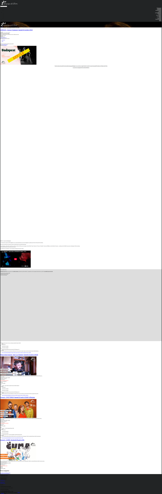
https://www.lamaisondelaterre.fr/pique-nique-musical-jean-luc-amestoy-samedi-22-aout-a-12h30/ (16, 352)
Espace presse (2, 482)
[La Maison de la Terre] (9, 5)
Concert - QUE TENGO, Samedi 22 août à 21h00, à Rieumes (17, 397)
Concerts (5, 45)
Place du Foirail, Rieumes (4, 380)
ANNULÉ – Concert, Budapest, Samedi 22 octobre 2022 (16, 30)
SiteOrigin (2, 493)
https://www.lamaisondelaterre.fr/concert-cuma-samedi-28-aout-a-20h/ (12, 437)
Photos (160, 20)
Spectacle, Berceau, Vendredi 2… (5, 473)
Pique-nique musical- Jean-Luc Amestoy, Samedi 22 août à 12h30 (19, 355)
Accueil (1, 27)
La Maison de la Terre (3, 37)
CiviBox (18, 492)
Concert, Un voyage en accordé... (5, 472)
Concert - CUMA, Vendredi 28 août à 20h (12, 440)
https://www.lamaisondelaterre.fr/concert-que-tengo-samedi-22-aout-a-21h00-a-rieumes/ (15, 395)
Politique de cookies (158, 19)
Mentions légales (2, 483)
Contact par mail (2, 480)
